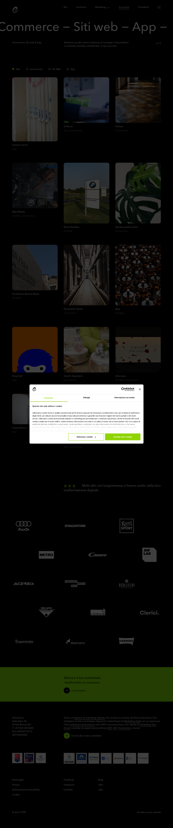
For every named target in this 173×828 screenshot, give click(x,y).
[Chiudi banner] (140, 389)
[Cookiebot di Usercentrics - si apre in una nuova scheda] (123, 389)
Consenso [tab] (48, 398)
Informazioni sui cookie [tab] (124, 397)
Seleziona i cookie (85, 437)
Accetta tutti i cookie (123, 437)
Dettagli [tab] (86, 397)
